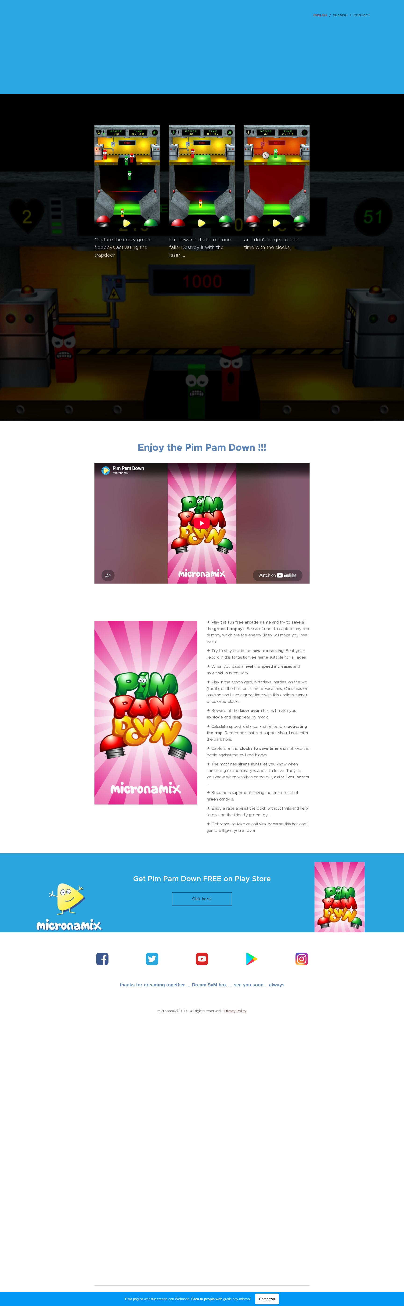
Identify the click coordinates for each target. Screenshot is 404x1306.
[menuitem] (321, 15)
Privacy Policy (235, 1011)
